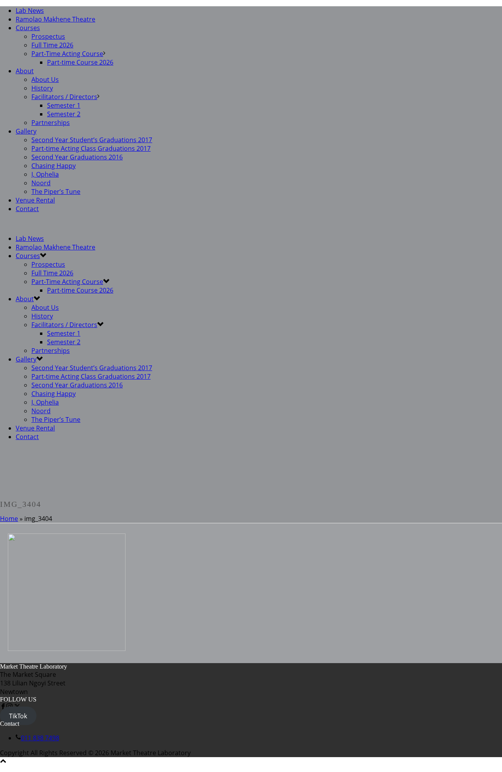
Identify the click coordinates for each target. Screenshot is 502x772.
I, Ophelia (45, 174)
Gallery (26, 131)
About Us (45, 79)
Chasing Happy (53, 165)
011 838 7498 (40, 738)
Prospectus (48, 36)
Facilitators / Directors (64, 96)
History (42, 88)
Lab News (30, 10)
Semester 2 (63, 114)
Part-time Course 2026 (80, 62)
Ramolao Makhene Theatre (55, 19)
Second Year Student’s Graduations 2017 (91, 140)
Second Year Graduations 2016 (77, 157)
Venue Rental (35, 200)
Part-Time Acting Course (67, 53)
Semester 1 (63, 105)
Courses (28, 28)
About (25, 71)
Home (9, 518)
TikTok (18, 716)
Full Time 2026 (52, 45)
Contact (27, 208)
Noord (41, 183)
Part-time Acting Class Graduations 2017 (91, 148)
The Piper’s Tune (55, 191)
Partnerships (50, 122)
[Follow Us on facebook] (3, 707)
